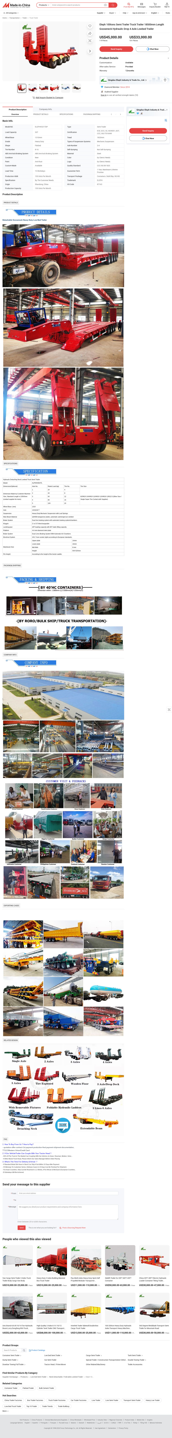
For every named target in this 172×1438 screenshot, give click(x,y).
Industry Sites (102, 1420)
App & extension (138, 13)
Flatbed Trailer (28, 1388)
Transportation (14, 18)
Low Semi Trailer (112, 1400)
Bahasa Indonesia (156, 1423)
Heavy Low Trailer (153, 1400)
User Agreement (100, 1428)
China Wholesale (75, 1420)
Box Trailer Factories (35, 1400)
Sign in (166, 6)
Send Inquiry (116, 49)
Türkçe (135, 1423)
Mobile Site (140, 1420)
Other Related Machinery (95, 1364)
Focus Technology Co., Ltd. (69, 1428)
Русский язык (63, 1423)
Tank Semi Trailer (134, 1355)
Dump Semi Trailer (9, 1360)
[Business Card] (166, 120)
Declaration (112, 1428)
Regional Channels (115, 1420)
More (5, 1411)
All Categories (11, 13)
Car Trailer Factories (78, 1400)
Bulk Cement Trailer (46, 1388)
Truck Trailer (33, 18)
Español (35, 1423)
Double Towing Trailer (136, 1360)
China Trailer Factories (13, 1400)
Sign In (103, 95)
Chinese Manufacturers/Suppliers (56, 1420)
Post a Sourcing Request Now (72, 1227)
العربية (99, 1423)
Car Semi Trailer (50, 1360)
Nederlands (91, 1423)
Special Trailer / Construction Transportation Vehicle (106, 1360)
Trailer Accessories (135, 1364)
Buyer (111, 13)
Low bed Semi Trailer (52, 1355)
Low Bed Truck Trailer (13, 1406)
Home (5, 18)
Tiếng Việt (143, 1423)
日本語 (113, 1423)
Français (53, 1423)
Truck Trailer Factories (56, 1400)
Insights (149, 1420)
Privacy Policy (123, 1428)
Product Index (129, 1420)
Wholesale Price (89, 1420)
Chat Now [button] (154, 49)
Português (44, 1423)
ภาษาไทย (127, 1423)
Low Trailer (96, 1400)
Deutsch (81, 1423)
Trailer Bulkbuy (63, 1406)
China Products (36, 1420)
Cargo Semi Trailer (93, 1355)
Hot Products (24, 1420)
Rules (168, 13)
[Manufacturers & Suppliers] (16, 5)
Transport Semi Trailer (132, 1400)
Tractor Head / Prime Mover (55, 1364)
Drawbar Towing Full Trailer (13, 1364)
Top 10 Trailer (31, 1406)
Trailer (24, 18)
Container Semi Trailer (11, 1355)
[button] (116, 114)
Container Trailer (11, 1388)
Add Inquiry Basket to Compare (49, 97)
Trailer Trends (47, 1406)
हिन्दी (119, 1423)
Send (22, 1227)
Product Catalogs (38, 1350)
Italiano (73, 1423)
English (27, 1423)
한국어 (106, 1423)
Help (124, 13)
